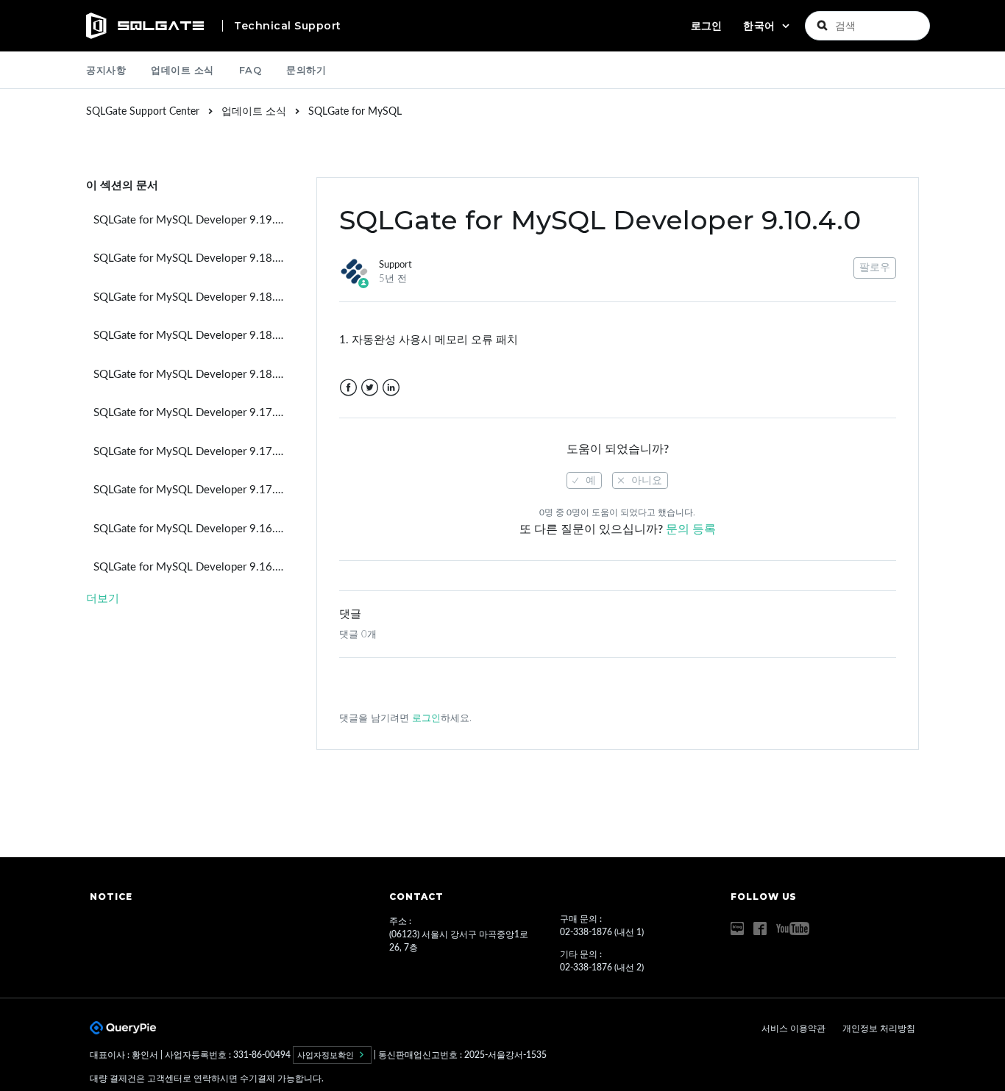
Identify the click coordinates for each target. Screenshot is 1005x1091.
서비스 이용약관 (794, 1028)
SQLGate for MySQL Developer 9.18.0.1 (192, 335)
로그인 (426, 718)
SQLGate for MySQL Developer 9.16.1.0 (192, 528)
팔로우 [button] (874, 267)
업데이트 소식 (182, 70)
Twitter (370, 388)
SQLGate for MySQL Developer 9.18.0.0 (192, 374)
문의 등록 (691, 529)
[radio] (584, 480)
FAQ (250, 70)
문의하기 (306, 70)
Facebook (348, 388)
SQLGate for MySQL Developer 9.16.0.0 (192, 567)
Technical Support (287, 25)
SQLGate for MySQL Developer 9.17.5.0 (192, 412)
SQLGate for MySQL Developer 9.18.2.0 (192, 297)
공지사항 (106, 70)
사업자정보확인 (326, 1055)
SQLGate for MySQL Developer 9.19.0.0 (192, 220)
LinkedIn (391, 388)
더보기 (102, 598)
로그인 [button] (706, 25)
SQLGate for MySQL (355, 112)
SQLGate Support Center (142, 112)
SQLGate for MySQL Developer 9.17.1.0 (192, 451)
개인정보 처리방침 (878, 1028)
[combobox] (867, 25)
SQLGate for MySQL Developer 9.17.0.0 (192, 490)
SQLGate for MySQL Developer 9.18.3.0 (192, 258)
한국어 (760, 25)
